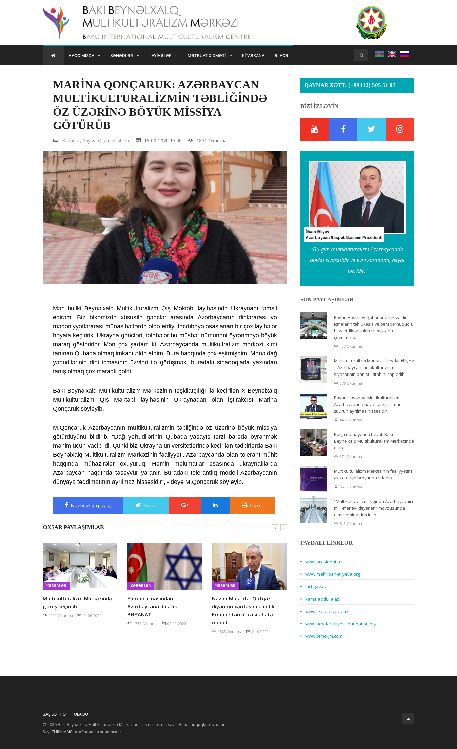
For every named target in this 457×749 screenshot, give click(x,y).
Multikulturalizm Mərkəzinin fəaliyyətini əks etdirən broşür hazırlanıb (373, 474)
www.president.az (323, 562)
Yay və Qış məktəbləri (106, 140)
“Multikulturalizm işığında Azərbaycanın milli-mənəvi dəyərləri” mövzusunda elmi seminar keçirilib (373, 508)
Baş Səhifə (54, 714)
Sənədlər (121, 55)
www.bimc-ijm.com (323, 636)
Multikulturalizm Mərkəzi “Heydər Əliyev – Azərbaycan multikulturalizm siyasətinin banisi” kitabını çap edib (374, 367)
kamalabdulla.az (322, 599)
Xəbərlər (56, 585)
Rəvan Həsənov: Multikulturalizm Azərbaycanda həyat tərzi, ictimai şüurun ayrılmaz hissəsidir (367, 404)
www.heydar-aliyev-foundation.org (340, 624)
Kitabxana (253, 55)
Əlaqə (281, 55)
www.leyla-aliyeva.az (326, 611)
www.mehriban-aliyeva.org (332, 574)
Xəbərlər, (71, 140)
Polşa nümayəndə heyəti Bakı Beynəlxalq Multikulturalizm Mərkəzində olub (374, 441)
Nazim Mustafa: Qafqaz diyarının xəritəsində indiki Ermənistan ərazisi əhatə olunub (244, 610)
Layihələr (160, 55)
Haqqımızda (81, 55)
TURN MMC (62, 732)
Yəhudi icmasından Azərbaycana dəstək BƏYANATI (152, 606)
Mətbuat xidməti (207, 55)
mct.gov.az (316, 586)
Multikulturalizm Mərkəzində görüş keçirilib (77, 602)
